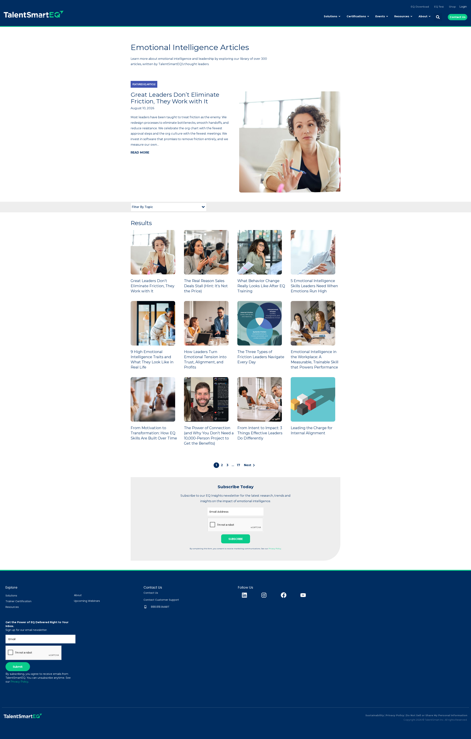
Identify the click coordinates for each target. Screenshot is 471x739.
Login (463, 6)
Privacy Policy (275, 548)
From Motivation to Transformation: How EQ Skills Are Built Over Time (154, 433)
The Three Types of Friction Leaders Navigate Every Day (260, 357)
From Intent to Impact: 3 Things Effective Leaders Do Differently (259, 433)
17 (238, 465)
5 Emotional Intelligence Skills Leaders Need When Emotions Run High (314, 286)
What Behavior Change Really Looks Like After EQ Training (261, 286)
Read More (140, 152)
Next (247, 465)
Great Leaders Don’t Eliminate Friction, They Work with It (152, 286)
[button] (438, 17)
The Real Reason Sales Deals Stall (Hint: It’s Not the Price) (206, 286)
